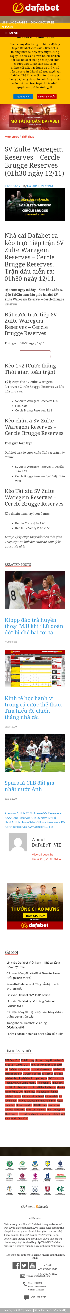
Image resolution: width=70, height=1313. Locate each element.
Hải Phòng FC (44, 1082)
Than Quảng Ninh (56, 1109)
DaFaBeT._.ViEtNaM (40, 185)
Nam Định (50, 1100)
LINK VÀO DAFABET (14, 22)
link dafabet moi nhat (33, 1096)
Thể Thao (28, 136)
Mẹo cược (12, 136)
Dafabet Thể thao (32, 1073)
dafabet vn (47, 1073)
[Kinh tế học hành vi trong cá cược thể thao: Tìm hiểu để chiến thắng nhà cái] (35, 688)
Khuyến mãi (46, 96)
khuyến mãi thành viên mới (41, 1087)
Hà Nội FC (30, 1082)
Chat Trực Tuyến (38, 1297)
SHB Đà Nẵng (40, 1105)
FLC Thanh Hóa (56, 1078)
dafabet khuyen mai (41, 1069)
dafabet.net (24, 1069)
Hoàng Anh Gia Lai (15, 1082)
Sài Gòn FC (19, 1109)
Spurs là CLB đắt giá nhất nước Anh (30, 786)
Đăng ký (23, 96)
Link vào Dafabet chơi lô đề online (28, 995)
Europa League (39, 1078)
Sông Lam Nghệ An (36, 1109)
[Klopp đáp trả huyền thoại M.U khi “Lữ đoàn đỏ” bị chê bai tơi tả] (35, 609)
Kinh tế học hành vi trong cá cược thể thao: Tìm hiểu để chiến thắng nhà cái (33, 707)
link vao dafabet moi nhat (31, 1100)
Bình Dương (27, 1060)
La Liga (17, 1096)
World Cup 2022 (19, 1118)
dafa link (58, 1073)
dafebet (9, 1078)
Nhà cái (7, 26)
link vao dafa (51, 1096)
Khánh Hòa (29, 1091)
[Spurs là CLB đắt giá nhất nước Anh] (35, 772)
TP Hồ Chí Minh (27, 1113)
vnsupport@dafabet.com (38, 1276)
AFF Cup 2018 (12, 1060)
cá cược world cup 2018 (44, 1064)
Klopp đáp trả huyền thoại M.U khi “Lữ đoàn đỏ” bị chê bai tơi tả (34, 626)
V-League (41, 1113)
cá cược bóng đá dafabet (48, 1060)
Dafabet (13, 1069)
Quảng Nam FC (24, 1105)
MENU (13, 33)
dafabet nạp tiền (13, 1073)
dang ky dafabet (22, 1078)
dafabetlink (59, 1069)
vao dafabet (53, 1113)
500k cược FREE (42, 22)
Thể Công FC (11, 1113)
